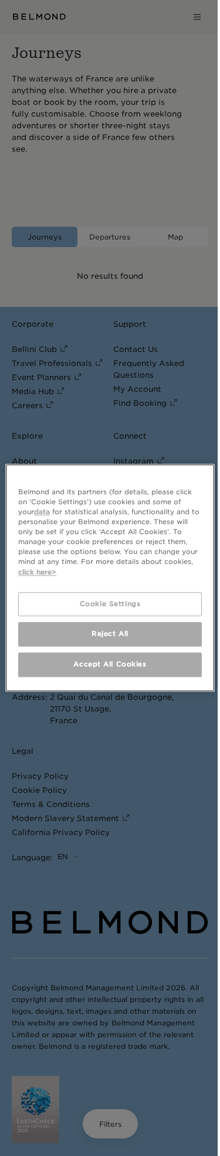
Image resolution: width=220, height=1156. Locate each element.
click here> (37, 572)
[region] (109, 578)
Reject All (110, 634)
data (42, 512)
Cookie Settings (110, 604)
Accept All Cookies (109, 665)
